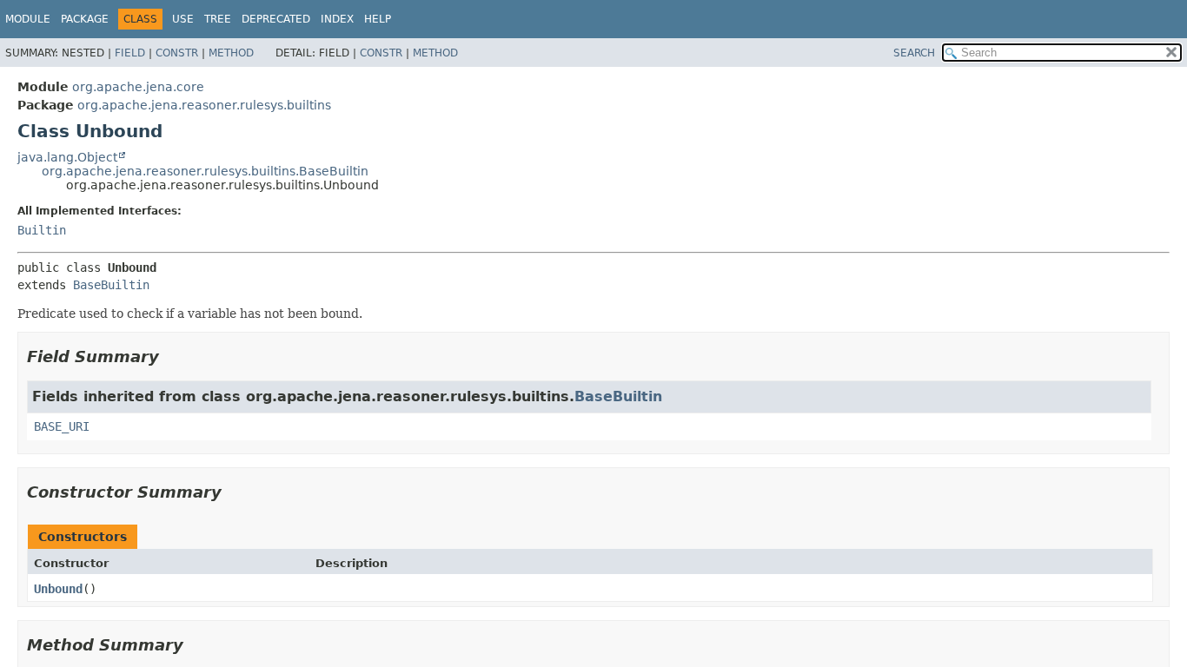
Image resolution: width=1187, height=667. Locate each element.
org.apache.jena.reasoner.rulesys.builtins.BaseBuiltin (205, 171)
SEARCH (914, 53)
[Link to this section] (171, 356)
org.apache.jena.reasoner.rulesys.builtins (204, 105)
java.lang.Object (67, 157)
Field (130, 53)
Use (183, 19)
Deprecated (276, 19)
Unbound (58, 589)
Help (377, 19)
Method (231, 53)
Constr (177, 53)
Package (85, 19)
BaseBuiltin (111, 285)
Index (337, 19)
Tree (217, 19)
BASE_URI (62, 426)
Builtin (41, 230)
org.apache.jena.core (138, 87)
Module (27, 19)
